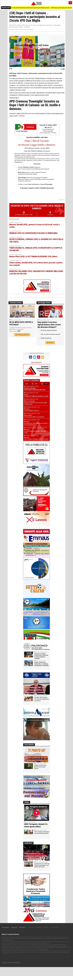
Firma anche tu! (22, 334)
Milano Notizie (22, 927)
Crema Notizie (14, 927)
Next (11, 68)
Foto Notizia (29, 745)
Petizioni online (16, 303)
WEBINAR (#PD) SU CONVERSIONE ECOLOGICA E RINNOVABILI (33, 233)
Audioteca (28, 843)
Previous (9, 68)
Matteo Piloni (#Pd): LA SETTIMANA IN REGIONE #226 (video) (33, 256)
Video (26, 802)
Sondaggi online (44, 303)
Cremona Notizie (5, 927)
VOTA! (50, 342)
